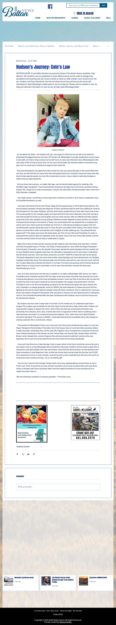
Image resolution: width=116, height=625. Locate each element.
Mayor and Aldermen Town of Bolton (36, 46)
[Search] (74, 13)
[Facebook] (50, 6)
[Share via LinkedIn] (28, 454)
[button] (74, 18)
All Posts (9, 46)
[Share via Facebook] (17, 454)
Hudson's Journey (23, 446)
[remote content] (58, 391)
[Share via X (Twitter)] (23, 454)
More (95, 46)
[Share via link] (34, 454)
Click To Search (85, 13)
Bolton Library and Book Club (73, 46)
